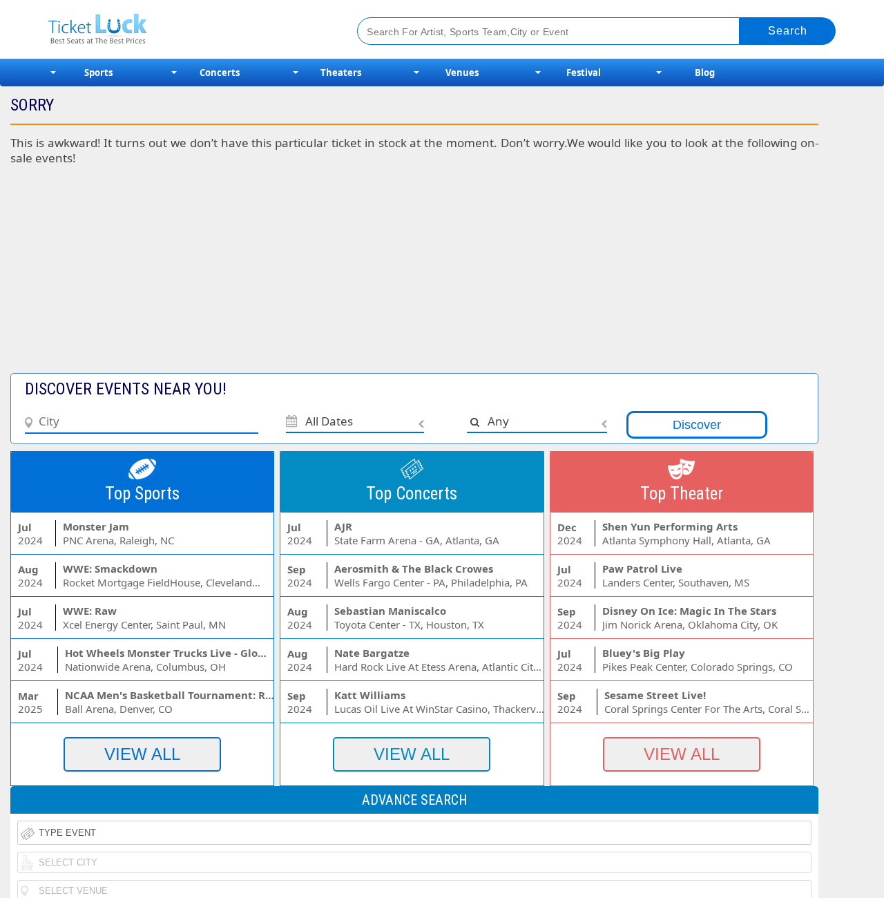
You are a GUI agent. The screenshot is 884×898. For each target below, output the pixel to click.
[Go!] (788, 31)
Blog (705, 72)
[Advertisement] (337, 276)
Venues (462, 72)
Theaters (340, 72)
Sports (98, 72)
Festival (583, 72)
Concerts (220, 72)
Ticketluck (186, 29)
